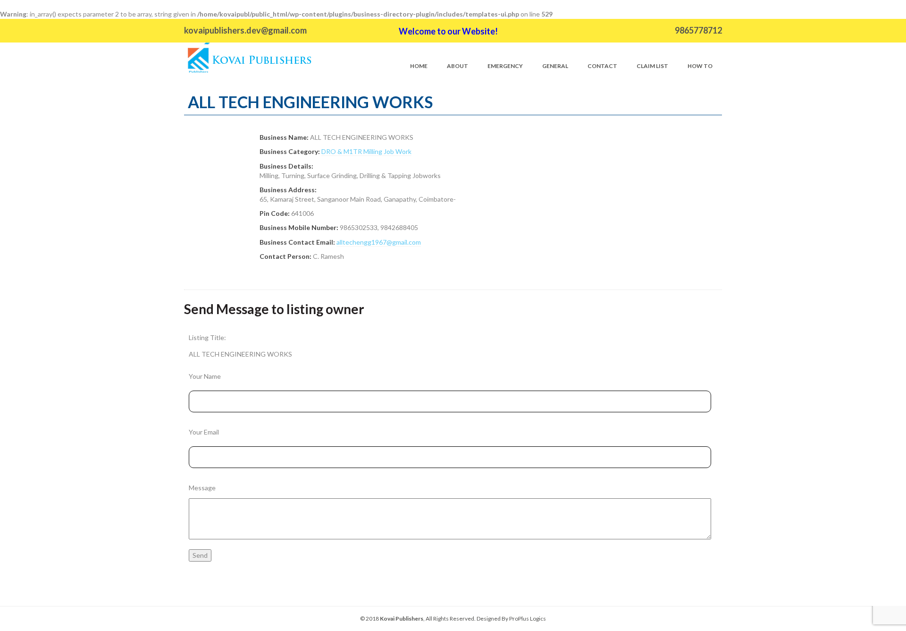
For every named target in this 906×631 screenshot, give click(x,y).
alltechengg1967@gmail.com (378, 242)
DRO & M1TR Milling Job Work (366, 151)
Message (202, 488)
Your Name (205, 376)
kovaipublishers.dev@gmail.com (245, 30)
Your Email (204, 432)
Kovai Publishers (401, 618)
